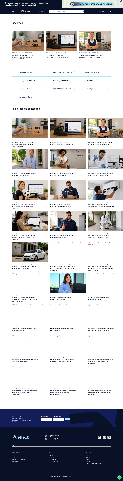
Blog (87, 455)
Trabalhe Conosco (17, 457)
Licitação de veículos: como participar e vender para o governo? (24, 267)
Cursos (88, 461)
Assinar (67, 419)
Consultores (52, 459)
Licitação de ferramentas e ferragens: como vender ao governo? (62, 236)
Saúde (51, 455)
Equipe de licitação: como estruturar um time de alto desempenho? (25, 360)
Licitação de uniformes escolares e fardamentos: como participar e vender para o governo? (100, 268)
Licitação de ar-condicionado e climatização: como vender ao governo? (101, 205)
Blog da (14, 11)
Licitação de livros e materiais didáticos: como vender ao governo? (62, 205)
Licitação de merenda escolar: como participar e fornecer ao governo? (90, 56)
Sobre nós (15, 461)
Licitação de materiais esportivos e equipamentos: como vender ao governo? (23, 206)
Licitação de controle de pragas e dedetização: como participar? (99, 236)
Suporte (14, 455)
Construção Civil (53, 461)
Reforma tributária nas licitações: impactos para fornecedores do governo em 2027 (23, 57)
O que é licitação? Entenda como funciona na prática (98, 298)
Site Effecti (102, 11)
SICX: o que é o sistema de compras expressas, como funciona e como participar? (99, 392)
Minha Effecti (16, 453)
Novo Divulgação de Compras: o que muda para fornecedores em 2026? (62, 360)
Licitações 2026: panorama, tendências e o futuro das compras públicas (101, 329)
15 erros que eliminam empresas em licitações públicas (24, 329)
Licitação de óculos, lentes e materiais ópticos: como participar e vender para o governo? (62, 268)
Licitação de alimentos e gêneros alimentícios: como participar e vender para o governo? (24, 299)
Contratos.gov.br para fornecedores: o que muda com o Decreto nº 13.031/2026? (24, 392)
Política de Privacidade (18, 459)
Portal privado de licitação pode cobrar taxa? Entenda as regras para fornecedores (63, 392)
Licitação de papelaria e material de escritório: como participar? (61, 174)
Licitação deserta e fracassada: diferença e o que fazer (60, 298)
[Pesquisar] (83, 11)
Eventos (88, 459)
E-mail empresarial (57, 416)
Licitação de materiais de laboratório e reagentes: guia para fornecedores (100, 174)
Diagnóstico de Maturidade (93, 463)
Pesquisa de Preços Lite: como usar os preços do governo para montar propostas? (100, 361)
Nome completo (44, 416)
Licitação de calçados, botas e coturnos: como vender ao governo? (57, 56)
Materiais (88, 457)
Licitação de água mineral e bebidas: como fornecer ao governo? (24, 174)
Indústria (51, 457)
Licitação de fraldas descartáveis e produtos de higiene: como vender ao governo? (24, 237)
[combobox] (65, 11)
